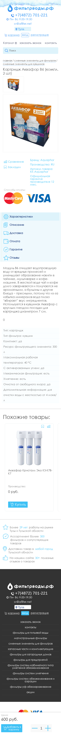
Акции (30, 692)
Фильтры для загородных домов (30, 654)
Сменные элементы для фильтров (35, 60)
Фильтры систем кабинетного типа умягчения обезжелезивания (30, 666)
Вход (25, 34)
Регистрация (40, 34)
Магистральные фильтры (30, 638)
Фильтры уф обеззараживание (30, 686)
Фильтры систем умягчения (30, 673)
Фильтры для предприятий (30, 659)
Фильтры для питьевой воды (30, 632)
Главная (7, 60)
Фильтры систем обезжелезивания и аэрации (30, 680)
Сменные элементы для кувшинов (23, 63)
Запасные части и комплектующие (30, 649)
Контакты (51, 43)
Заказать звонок (30, 43)
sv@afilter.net (23, 23)
